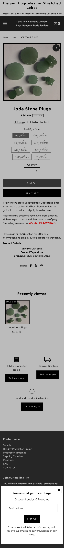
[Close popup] (59, 490)
